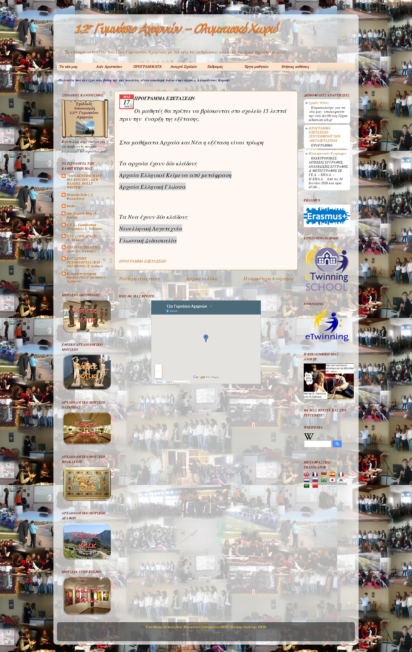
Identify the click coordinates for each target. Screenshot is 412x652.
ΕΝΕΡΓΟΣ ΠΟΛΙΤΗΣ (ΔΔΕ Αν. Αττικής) (83, 249)
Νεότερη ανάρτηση (139, 278)
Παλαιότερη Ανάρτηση (268, 278)
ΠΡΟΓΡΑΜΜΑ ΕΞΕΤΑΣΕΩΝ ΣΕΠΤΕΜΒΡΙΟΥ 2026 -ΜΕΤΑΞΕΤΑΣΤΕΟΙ (324, 134)
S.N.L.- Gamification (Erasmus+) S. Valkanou (84, 226)
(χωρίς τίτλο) (319, 102)
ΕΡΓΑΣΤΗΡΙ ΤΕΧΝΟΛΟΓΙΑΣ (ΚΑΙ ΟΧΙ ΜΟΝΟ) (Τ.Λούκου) (85, 262)
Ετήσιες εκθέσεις (295, 66)
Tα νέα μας (68, 66)
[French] (316, 474)
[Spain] (333, 474)
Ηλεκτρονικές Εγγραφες (327, 153)
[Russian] (316, 480)
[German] (325, 474)
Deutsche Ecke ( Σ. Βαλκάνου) (80, 196)
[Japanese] (333, 480)
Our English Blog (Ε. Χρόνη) (82, 215)
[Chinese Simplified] (316, 486)
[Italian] (342, 474)
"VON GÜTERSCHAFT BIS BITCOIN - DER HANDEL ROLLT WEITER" (84, 181)
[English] (307, 474)
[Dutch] (307, 480)
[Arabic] (307, 486)
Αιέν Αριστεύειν (109, 66)
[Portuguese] (325, 480)
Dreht (71, 205)
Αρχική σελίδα (201, 278)
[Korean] (342, 480)
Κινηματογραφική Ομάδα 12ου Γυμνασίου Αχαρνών (86, 277)
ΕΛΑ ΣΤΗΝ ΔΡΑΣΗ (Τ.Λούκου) (82, 237)
